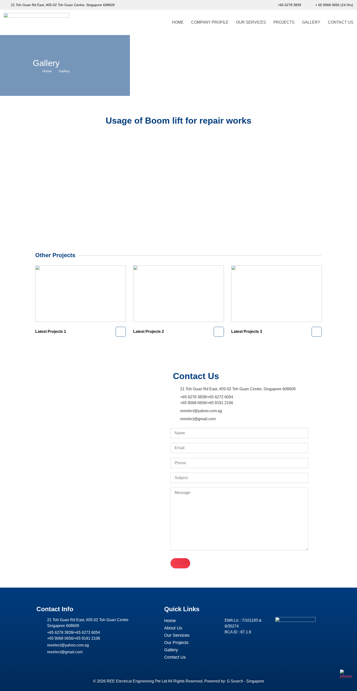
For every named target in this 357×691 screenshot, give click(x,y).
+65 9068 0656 (193, 403)
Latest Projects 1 (50, 331)
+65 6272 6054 (220, 397)
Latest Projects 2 (148, 331)
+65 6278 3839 (193, 397)
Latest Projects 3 (246, 331)
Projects (284, 22)
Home (178, 22)
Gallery (311, 22)
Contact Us (340, 22)
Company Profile (210, 22)
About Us (173, 628)
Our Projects (176, 642)
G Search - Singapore (245, 681)
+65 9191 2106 (220, 403)
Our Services (251, 22)
